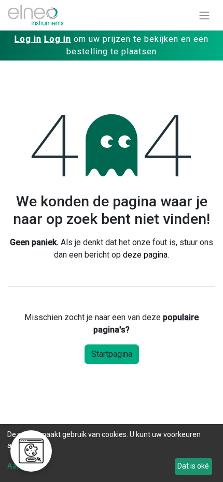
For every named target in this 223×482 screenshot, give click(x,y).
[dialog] (111, 453)
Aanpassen (26, 466)
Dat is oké (193, 466)
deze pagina (145, 255)
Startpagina (111, 354)
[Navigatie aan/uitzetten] (204, 15)
